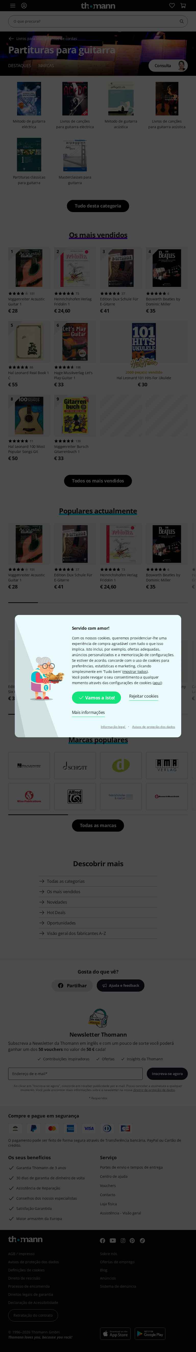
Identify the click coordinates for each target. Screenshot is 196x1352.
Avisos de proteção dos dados (153, 727)
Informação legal (113, 727)
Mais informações (88, 712)
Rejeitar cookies (143, 696)
